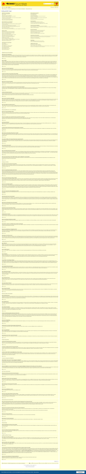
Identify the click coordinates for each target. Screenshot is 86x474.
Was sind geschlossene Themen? (6, 48)
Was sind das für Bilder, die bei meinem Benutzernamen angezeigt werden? (11, 26)
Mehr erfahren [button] (36, 472)
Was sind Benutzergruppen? (34, 15)
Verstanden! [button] (80, 472)
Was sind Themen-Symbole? (5, 49)
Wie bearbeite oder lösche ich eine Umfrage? (7, 35)
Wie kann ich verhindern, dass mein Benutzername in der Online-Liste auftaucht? (11, 23)
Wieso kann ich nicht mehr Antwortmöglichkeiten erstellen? (9, 34)
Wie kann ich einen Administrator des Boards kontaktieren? (38, 46)
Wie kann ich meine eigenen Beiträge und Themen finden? (38, 33)
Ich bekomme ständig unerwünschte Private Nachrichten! (37, 22)
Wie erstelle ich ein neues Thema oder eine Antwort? (8, 31)
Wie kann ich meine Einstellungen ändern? (7, 22)
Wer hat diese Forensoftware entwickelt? (35, 44)
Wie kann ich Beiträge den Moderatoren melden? (8, 38)
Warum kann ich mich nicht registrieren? (7, 15)
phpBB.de (56, 134)
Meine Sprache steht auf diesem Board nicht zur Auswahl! (9, 25)
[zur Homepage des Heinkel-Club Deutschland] (3, 4)
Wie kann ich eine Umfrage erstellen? (6, 33)
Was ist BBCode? (4, 43)
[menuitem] (7, 7)
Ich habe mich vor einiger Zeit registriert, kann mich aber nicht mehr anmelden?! (11, 17)
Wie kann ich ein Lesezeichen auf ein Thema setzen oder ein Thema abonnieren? (40, 36)
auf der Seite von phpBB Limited (27, 438)
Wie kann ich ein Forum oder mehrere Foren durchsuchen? (38, 30)
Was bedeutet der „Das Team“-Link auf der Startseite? (37, 19)
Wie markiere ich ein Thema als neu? (6, 40)
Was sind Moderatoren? (33, 14)
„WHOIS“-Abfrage (5, 449)
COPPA (46, 74)
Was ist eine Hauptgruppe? (34, 18)
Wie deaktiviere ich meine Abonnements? (35, 38)
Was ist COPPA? (4, 14)
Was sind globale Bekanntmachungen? (6, 46)
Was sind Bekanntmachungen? (5, 47)
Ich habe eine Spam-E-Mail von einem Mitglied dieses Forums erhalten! (39, 23)
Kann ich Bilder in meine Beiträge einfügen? (7, 45)
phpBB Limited (50, 134)
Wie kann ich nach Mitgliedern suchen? (35, 32)
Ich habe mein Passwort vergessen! (6, 18)
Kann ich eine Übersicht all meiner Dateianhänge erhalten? (38, 41)
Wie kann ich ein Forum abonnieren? (35, 37)
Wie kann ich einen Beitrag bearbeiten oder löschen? (8, 32)
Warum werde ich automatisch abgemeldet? (7, 19)
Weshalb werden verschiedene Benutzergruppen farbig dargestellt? (39, 17)
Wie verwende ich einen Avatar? (6, 27)
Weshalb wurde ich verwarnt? (5, 37)
